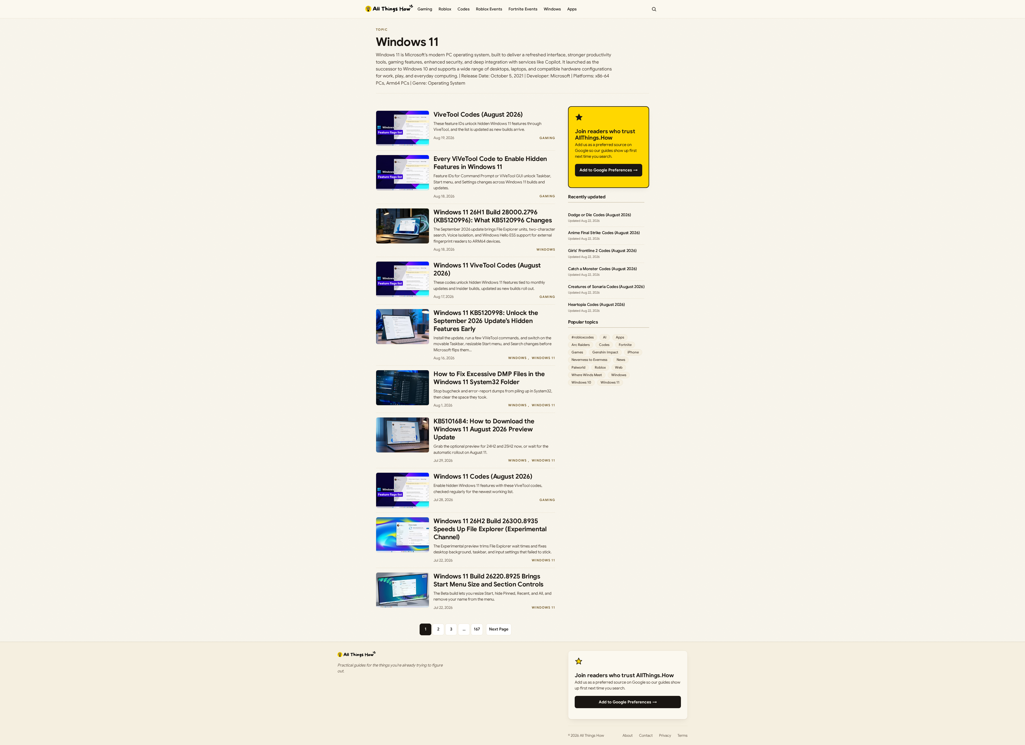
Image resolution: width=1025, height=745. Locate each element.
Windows (552, 9)
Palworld (578, 367)
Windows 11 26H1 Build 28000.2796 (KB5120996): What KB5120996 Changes (492, 216)
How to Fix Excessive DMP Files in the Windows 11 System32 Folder (489, 378)
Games (577, 352)
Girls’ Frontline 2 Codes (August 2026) (602, 250)
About (627, 735)
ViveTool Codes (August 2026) (478, 115)
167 (477, 629)
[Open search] (654, 9)
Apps (572, 9)
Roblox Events (489, 9)
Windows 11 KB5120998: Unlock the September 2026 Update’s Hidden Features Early (485, 321)
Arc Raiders (580, 344)
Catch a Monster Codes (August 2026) (602, 268)
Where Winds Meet (586, 375)
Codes (464, 9)
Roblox (445, 9)
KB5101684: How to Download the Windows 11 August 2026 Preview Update (483, 429)
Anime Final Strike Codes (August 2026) (604, 232)
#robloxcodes (582, 337)
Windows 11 (543, 358)
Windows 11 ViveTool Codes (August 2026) (487, 269)
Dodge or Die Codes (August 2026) (599, 214)
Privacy (665, 735)
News (621, 359)
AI (604, 337)
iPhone (633, 352)
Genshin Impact (605, 352)
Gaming (424, 9)
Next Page (498, 629)
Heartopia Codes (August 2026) (596, 304)
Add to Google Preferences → (608, 170)
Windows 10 (581, 382)
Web (618, 367)
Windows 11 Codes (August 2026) (482, 476)
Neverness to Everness (589, 359)
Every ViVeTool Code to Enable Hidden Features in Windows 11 (490, 163)
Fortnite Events (522, 9)
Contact (646, 735)
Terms (682, 735)
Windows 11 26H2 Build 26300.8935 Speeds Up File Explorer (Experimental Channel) (490, 529)
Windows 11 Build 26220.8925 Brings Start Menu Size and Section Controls (488, 580)
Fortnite (625, 344)
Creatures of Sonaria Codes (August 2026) (606, 286)
